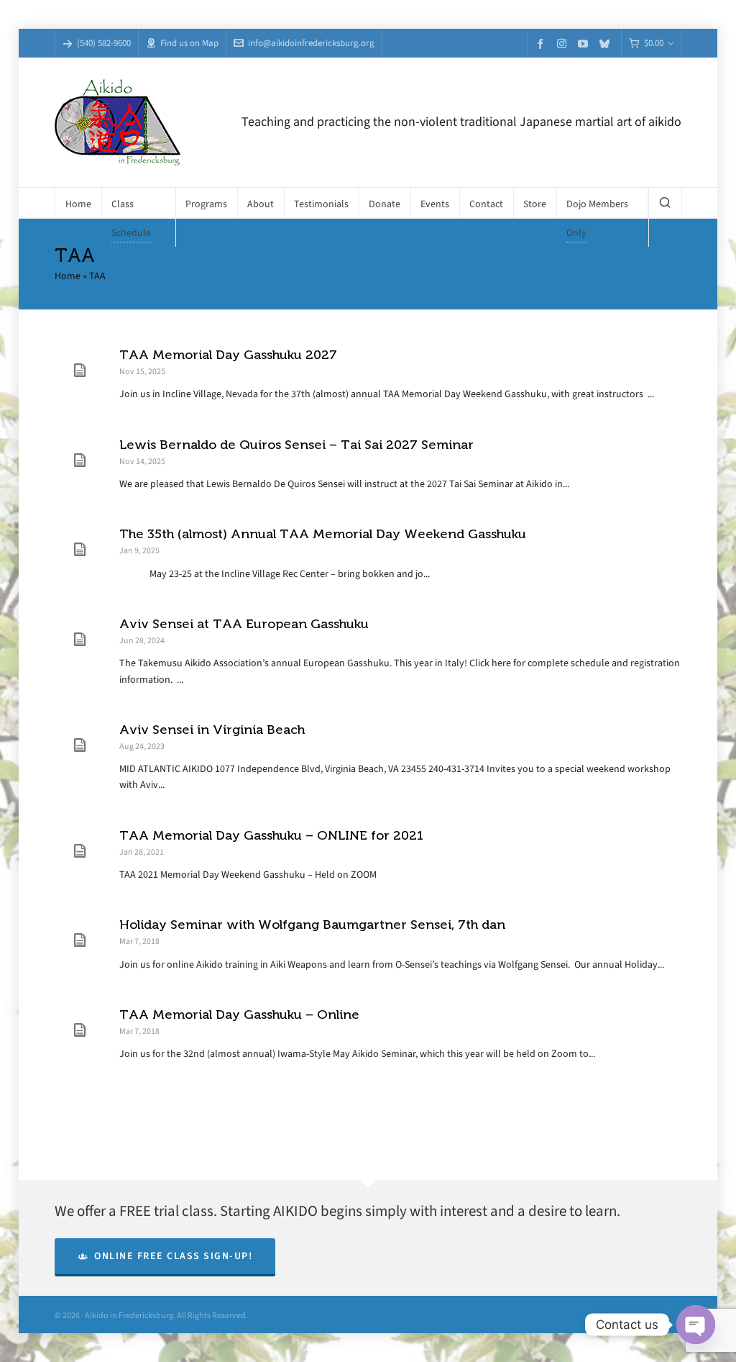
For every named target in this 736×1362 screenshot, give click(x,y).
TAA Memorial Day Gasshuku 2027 (228, 355)
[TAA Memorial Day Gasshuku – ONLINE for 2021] (80, 851)
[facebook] (542, 43)
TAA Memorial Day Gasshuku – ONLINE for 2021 (271, 835)
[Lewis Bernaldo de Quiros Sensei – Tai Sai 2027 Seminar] (80, 460)
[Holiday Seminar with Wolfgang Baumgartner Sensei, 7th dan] (80, 940)
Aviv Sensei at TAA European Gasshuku (244, 624)
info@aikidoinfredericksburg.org (311, 43)
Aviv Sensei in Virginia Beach (212, 729)
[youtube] (585, 43)
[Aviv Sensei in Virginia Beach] (80, 745)
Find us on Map (189, 43)
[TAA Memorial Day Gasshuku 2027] (80, 370)
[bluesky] (606, 43)
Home (67, 276)
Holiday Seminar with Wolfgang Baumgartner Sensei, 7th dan (312, 924)
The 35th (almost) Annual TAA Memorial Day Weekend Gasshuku (322, 534)
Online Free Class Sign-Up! (173, 1256)
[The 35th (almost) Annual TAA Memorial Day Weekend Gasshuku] (80, 550)
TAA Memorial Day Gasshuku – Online (239, 1014)
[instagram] (564, 43)
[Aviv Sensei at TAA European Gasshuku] (80, 639)
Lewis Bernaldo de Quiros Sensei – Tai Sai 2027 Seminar (296, 444)
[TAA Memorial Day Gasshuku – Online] (80, 1030)
